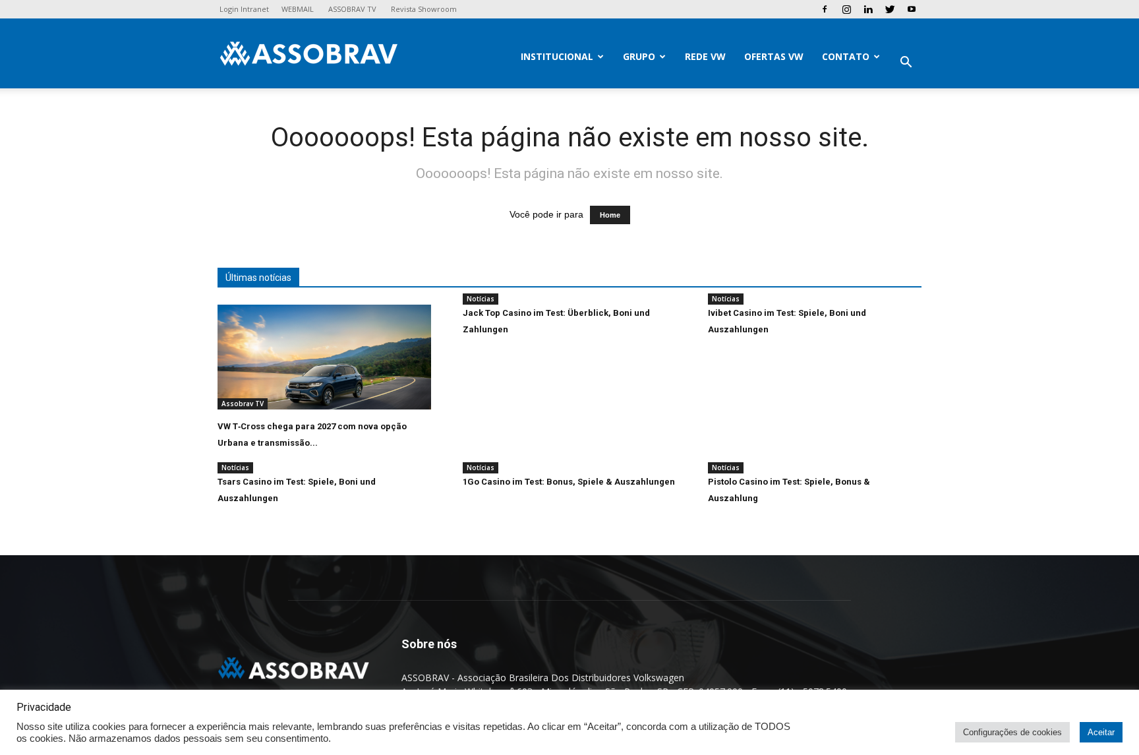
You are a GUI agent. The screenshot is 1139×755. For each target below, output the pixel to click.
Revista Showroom (424, 9)
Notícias (480, 298)
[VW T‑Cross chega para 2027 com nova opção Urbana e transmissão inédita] (324, 357)
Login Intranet (244, 9)
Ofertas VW (773, 56)
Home (610, 215)
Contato (845, 56)
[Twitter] (890, 9)
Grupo (639, 56)
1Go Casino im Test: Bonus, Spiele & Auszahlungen (569, 482)
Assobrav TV (242, 403)
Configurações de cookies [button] (1012, 732)
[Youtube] (911, 9)
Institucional (557, 56)
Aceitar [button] (1101, 732)
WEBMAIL (297, 9)
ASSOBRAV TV (352, 9)
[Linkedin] (868, 9)
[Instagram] (846, 9)
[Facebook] (824, 9)
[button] (905, 63)
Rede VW (705, 56)
